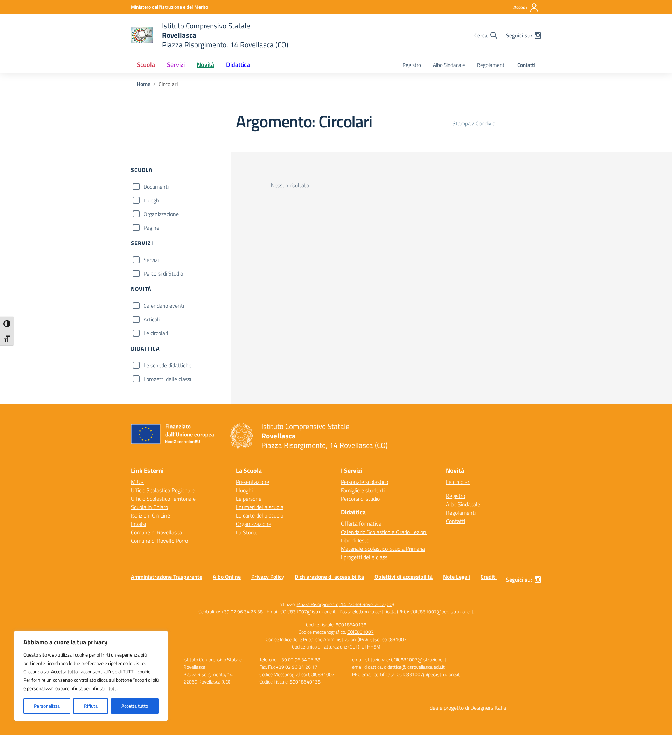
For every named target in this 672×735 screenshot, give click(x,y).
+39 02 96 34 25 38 (242, 611)
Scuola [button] (146, 64)
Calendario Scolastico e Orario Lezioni (384, 532)
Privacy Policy (267, 577)
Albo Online (227, 577)
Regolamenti (491, 65)
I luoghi (152, 200)
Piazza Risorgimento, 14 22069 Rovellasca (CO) (345, 604)
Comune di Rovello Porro (159, 540)
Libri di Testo (355, 540)
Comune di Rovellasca (156, 532)
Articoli (152, 319)
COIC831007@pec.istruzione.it (442, 611)
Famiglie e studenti (363, 490)
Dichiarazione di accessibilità (329, 577)
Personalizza (47, 705)
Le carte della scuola (260, 515)
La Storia (246, 532)
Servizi (151, 260)
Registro (411, 65)
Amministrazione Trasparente (166, 577)
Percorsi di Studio (163, 273)
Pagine (151, 227)
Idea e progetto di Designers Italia (467, 707)
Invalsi (138, 524)
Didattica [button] (238, 64)
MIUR (137, 482)
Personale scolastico (364, 482)
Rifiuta (91, 705)
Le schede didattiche (167, 365)
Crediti (489, 577)
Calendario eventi (164, 305)
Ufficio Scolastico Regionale (163, 490)
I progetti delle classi (167, 379)
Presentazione (252, 482)
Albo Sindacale (449, 65)
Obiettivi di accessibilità (403, 577)
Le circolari (156, 333)
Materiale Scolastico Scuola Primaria (383, 549)
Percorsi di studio (360, 498)
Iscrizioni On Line (150, 515)
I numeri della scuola (260, 507)
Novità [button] (205, 64)
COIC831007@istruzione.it (308, 611)
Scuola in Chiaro (149, 507)
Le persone (248, 498)
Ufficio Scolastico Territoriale (163, 498)
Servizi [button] (176, 64)
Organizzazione (161, 214)
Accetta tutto (134, 705)
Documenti (156, 186)
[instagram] (538, 35)
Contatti (526, 65)
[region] (91, 676)
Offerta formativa (361, 523)
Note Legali (456, 577)
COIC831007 (360, 632)
